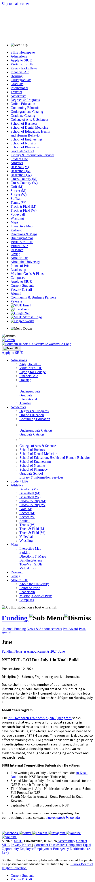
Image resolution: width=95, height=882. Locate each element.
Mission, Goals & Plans (27, 273)
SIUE (18, 841)
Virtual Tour (19, 246)
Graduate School (22, 151)
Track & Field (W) (23, 210)
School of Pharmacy (25, 147)
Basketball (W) (21, 175)
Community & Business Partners (33, 297)
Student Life (19, 159)
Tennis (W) (18, 202)
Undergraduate (21, 80)
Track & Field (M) (23, 206)
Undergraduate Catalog (27, 111)
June (61, 651)
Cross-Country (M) (24, 179)
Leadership (18, 270)
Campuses (18, 277)
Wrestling (17, 218)
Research (17, 250)
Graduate (17, 84)
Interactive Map (21, 226)
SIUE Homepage (23, 52)
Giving (15, 254)
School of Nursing (23, 143)
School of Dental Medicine (29, 127)
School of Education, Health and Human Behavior (30, 133)
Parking (16, 230)
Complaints (74, 845)
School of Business (24, 123)
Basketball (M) (21, 171)
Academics (18, 96)
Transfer (16, 92)
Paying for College (24, 68)
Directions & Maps (24, 234)
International (19, 88)
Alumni (16, 293)
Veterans (17, 301)
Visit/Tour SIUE (22, 64)
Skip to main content (16, 3)
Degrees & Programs (25, 100)
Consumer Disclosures (49, 845)
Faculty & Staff (21, 289)
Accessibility (66, 841)
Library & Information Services (32, 155)
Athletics (17, 163)
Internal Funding (14, 629)
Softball (16, 198)
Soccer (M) (18, 191)
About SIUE (19, 258)
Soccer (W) (19, 194)
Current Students (22, 285)
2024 (54, 651)
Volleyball (18, 214)
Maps (14, 222)
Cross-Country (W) (24, 183)
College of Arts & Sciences (29, 119)
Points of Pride (21, 266)
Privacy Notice (21, 845)
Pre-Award (70, 629)
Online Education (23, 104)
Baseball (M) (20, 167)
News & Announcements (44, 629)
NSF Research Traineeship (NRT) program (40, 718)
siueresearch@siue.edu (63, 817)
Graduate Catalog (23, 115)
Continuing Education (26, 108)
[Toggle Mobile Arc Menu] (11, 348)
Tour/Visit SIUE (30, 564)
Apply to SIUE (21, 60)
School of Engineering (26, 139)
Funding (15, 618)
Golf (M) (17, 187)
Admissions (19, 56)
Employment (43, 849)
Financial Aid (20, 72)
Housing (17, 76)
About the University (25, 262)
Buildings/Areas (22, 238)
